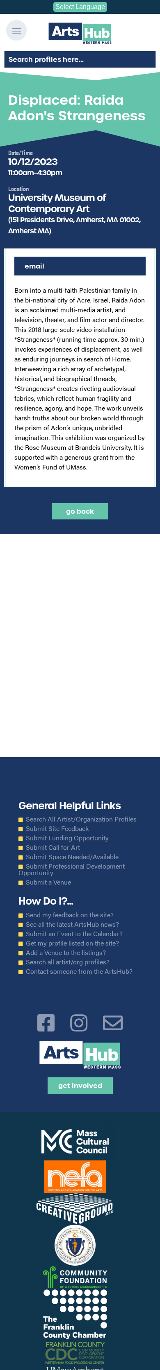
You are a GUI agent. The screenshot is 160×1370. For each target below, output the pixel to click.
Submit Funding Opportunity (67, 838)
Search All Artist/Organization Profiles (81, 819)
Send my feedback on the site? (70, 915)
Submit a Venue (48, 882)
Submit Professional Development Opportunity (71, 869)
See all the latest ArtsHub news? (72, 924)
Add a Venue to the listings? (66, 952)
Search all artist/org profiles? (68, 962)
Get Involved (80, 1085)
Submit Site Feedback (57, 828)
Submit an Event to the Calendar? (74, 933)
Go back (80, 511)
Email (34, 266)
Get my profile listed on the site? (72, 943)
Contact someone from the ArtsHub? (79, 971)
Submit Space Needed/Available (72, 856)
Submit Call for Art (53, 847)
